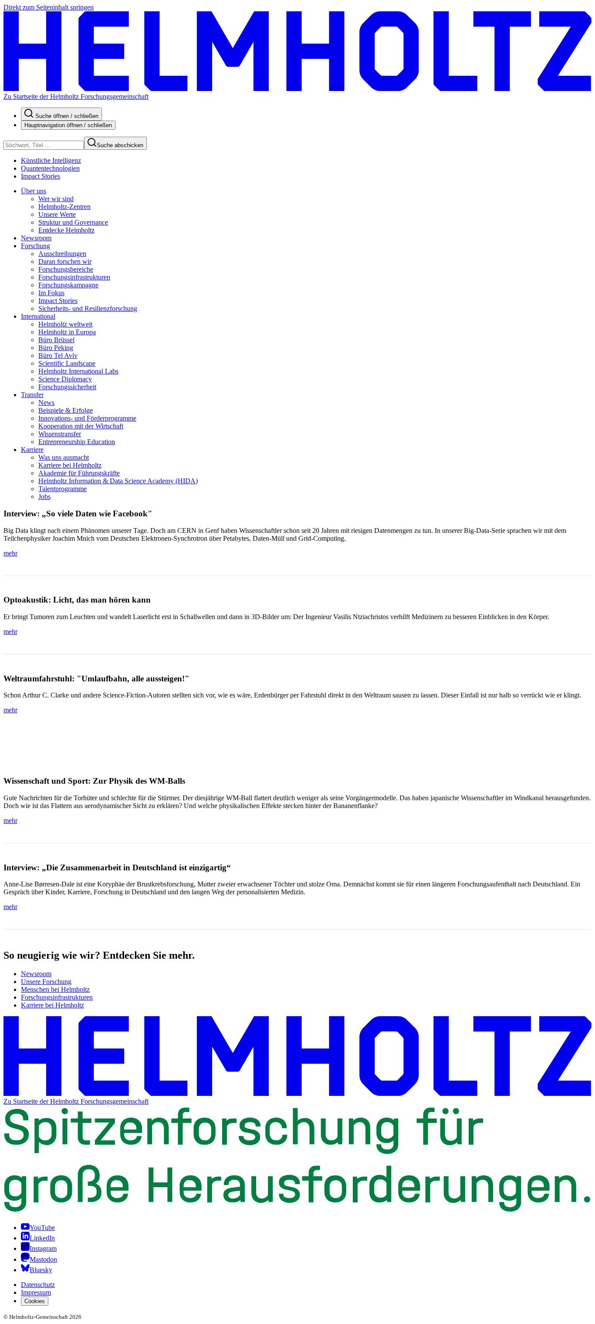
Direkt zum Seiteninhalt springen (48, 7)
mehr (10, 553)
